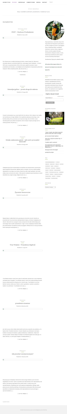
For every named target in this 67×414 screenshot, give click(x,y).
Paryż (47, 172)
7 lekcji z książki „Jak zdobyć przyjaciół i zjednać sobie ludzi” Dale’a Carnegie (54, 133)
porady (51, 174)
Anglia (57, 164)
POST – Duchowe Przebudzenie (23, 32)
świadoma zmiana (22, 28)
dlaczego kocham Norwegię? (51, 149)
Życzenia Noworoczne (22, 192)
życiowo (14, 2)
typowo (58, 176)
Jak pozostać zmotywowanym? (22, 354)
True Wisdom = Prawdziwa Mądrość (22, 245)
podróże (61, 172)
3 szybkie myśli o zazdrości (51, 142)
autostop (48, 166)
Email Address (49, 97)
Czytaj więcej (23, 71)
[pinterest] (55, 67)
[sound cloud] (48, 67)
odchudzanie (57, 170)
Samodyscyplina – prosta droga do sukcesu (23, 89)
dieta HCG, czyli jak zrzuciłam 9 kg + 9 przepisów (53, 139)
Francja (58, 168)
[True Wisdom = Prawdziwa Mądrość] (22, 263)
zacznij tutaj (6, 2)
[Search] (63, 2)
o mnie (61, 59)
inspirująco (21, 2)
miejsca (38, 2)
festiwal (53, 168)
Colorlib (34, 409)
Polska (47, 174)
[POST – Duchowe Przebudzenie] (22, 48)
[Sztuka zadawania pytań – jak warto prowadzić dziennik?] (22, 156)
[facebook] (48, 64)
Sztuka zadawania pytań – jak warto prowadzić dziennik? (22, 141)
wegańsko (48, 178)
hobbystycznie (31, 2)
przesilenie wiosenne (22, 303)
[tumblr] (60, 67)
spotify (53, 176)
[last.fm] (59, 64)
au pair (61, 164)
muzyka (51, 170)
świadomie (22, 136)
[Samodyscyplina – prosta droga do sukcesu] (22, 103)
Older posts (6, 401)
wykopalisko (54, 178)
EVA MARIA (33, 9)
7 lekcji (57, 162)
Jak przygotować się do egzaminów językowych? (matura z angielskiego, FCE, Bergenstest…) (54, 146)
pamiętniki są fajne (49, 152)
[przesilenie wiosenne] (22, 317)
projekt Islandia (58, 174)
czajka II (56, 166)
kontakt (44, 2)
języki (47, 170)
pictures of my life (54, 172)
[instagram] (54, 64)
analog (47, 164)
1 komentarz (23, 74)
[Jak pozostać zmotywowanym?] (22, 368)
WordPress (45, 409)
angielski (52, 164)
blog (52, 166)
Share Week (48, 176)
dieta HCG (48, 168)
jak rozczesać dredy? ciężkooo (51, 136)
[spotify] (47, 69)
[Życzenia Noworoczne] (22, 206)
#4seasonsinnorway (50, 162)
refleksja (22, 86)
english (23, 241)
